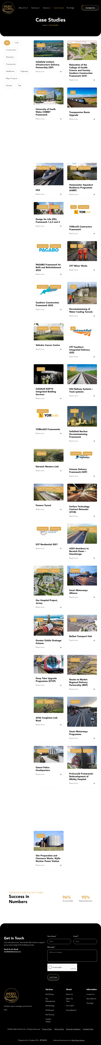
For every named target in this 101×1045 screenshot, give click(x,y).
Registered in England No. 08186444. (32, 1040)
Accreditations (71, 1010)
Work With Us (91, 999)
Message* (51, 947)
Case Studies (59, 8)
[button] (23, 7)
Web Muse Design (78, 1040)
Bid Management (50, 1000)
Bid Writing (50, 994)
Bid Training (50, 1014)
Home (45, 25)
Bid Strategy (50, 1006)
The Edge (70, 8)
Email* (75, 936)
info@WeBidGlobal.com (12, 952)
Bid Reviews (50, 1010)
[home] (8, 8)
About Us (69, 994)
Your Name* (51, 936)
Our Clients (70, 1006)
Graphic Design (48, 1020)
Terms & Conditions (73, 1029)
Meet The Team (69, 1000)
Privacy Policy (47, 1029)
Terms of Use (59, 1029)
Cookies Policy (88, 1029)
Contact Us (90, 994)
